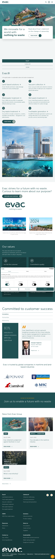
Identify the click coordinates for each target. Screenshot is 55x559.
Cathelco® (27, 64)
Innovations (5, 314)
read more (34, 35)
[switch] (21, 284)
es (29, 554)
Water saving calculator (29, 540)
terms (31, 554)
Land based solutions (7, 497)
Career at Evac (27, 528)
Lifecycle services (27, 516)
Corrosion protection (28, 499)
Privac (19, 554)
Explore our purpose (11, 196)
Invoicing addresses (7, 540)
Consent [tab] (9, 271)
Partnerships (5, 317)
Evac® (27, 60)
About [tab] (45, 271)
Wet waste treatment (7, 506)
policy (23, 554)
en (27, 2)
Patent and (37, 554)
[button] (46, 2)
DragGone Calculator (28, 542)
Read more (7, 121)
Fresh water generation (8, 499)
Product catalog (27, 518)
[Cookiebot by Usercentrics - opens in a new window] (47, 269)
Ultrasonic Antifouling (28, 497)
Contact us (5, 535)
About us (25, 523)
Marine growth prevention (30, 502)
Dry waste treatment (7, 509)
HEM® (27, 67)
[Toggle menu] (52, 2)
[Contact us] (52, 556)
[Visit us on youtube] (51, 495)
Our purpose (26, 525)
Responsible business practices (31, 537)
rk (45, 554)
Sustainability (26, 535)
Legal (11, 554)
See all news (5, 483)
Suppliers (25, 530)
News (3, 528)
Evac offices (5, 537)
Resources (5, 523)
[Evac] (5, 2)
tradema (42, 554)
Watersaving (5, 320)
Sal (28, 554)
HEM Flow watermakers (8, 516)
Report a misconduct (7, 555)
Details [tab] (27, 271)
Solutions (25, 513)
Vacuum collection (7, 502)
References (5, 525)
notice (15, 554)
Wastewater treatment (8, 504)
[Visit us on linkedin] (47, 495)
